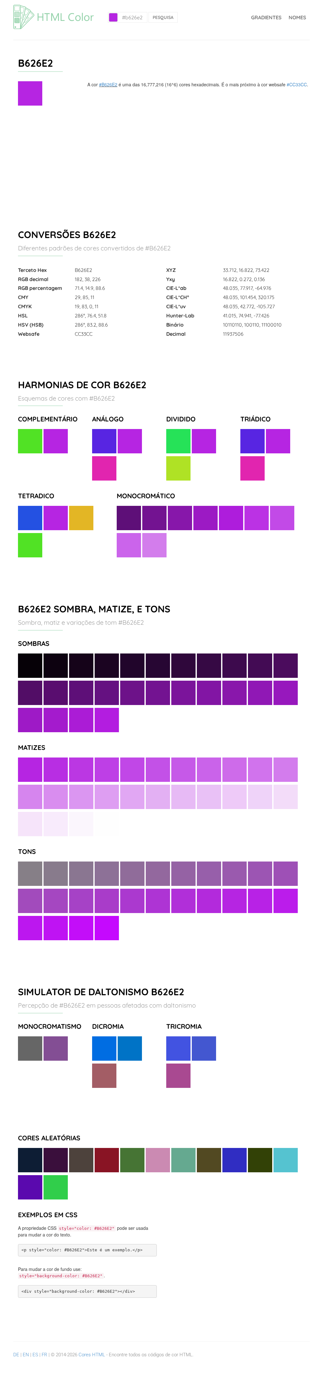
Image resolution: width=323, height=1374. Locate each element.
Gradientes (266, 17)
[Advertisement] (161, 164)
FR (44, 1355)
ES (35, 1355)
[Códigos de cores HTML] (53, 8)
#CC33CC (297, 84)
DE (16, 1355)
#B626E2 (108, 84)
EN (26, 1355)
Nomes (297, 17)
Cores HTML (92, 1355)
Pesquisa (163, 17)
